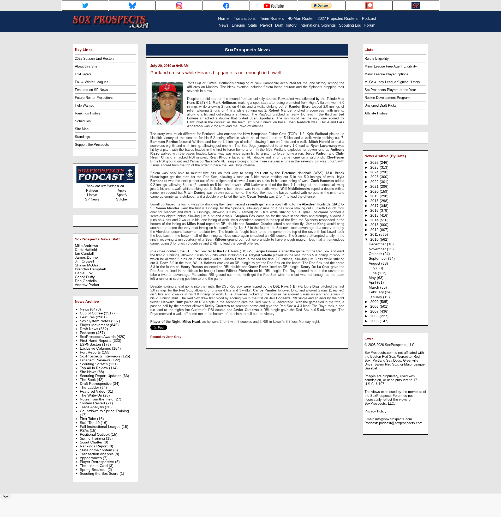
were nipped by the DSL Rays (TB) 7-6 (273, 286)
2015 (375, 215)
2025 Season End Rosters (95, 58)
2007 (375, 311)
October (376, 254)
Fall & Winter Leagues (91, 82)
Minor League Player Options (386, 74)
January (376, 297)
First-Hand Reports (96, 341)
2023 (375, 177)
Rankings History (88, 113)
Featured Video (93, 391)
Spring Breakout (94, 470)
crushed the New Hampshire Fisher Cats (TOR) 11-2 (264, 134)
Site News (88, 372)
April (373, 282)
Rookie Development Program (387, 98)
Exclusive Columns (96, 348)
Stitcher (122, 199)
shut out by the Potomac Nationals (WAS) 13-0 (293, 173)
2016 (375, 210)
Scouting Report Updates (101, 376)
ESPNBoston (91, 344)
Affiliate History (376, 113)
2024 (375, 172)
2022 (375, 182)
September (378, 258)
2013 (375, 225)
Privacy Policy (375, 411)
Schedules (83, 121)
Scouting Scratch (94, 364)
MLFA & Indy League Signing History (392, 82)
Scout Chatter (92, 442)
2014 (375, 220)
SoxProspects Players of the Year (390, 90)
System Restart (93, 403)
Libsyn (92, 195)
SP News (92, 199)
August (375, 263)
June (373, 273)
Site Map (81, 129)
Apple (122, 190)
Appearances (91, 458)
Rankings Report (94, 446)
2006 (375, 316)
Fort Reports (91, 352)
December (378, 244)
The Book (88, 380)
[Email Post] (150, 343)
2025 (375, 167)
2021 (375, 186)
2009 (375, 302)
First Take (88, 419)
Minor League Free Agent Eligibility (391, 66)
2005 (375, 321)
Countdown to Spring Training (104, 411)
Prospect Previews (95, 360)
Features (88, 317)
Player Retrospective (97, 462)
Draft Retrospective (96, 384)
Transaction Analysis (97, 454)
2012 (375, 230)
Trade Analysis (92, 407)
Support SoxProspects (92, 145)
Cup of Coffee (92, 313)
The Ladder (90, 388)
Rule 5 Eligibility (377, 58)
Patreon (92, 190)
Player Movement (95, 325)
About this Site (86, 66)
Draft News (89, 329)
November (378, 249)
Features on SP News (91, 90)
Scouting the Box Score (100, 474)
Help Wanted (84, 105)
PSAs (85, 431)
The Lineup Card (94, 466)
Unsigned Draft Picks (381, 105)
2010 (375, 239)
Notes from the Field (97, 399)
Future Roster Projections (94, 98)
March (374, 287)
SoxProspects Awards (98, 337)
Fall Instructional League (101, 427)
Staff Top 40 (90, 423)
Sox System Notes (95, 321)
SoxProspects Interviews (100, 356)
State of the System (96, 450)
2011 (374, 234)
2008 (375, 306)
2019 (375, 196)
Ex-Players (83, 74)
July (372, 268)
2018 (375, 201)
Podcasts (88, 333)
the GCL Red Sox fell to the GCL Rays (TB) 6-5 (216, 251)
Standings (82, 137)
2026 (375, 163)
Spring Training (93, 438)
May (373, 278)
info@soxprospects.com (393, 419)
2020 (375, 191)
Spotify (122, 195)
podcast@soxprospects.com (400, 423)
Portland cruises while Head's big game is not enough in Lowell (215, 72)
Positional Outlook (95, 434)
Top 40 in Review (94, 368)
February (377, 292)
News (85, 309)
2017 (375, 206)
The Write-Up (91, 395)
